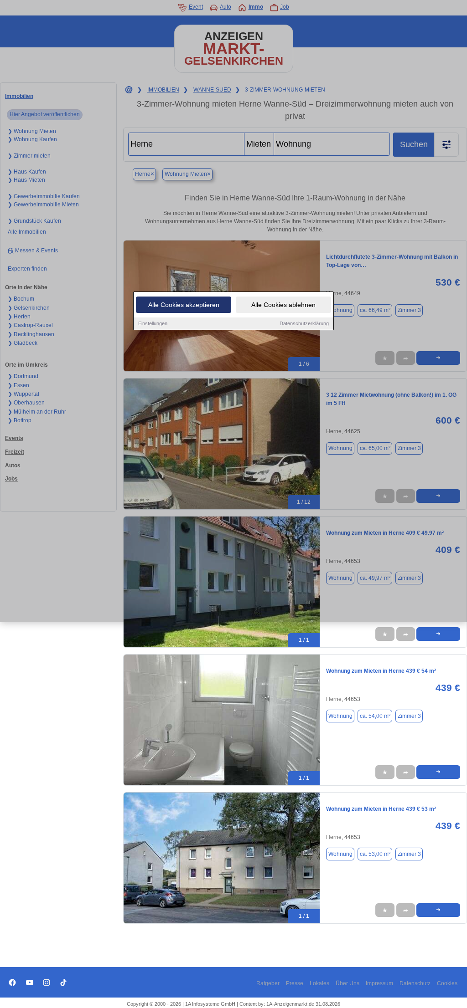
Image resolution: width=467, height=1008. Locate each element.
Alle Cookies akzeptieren (183, 304)
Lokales (319, 983)
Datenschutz (415, 983)
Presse (294, 983)
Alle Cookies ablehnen (283, 304)
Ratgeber (268, 983)
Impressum (379, 983)
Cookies (447, 983)
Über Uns (347, 983)
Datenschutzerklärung (304, 323)
